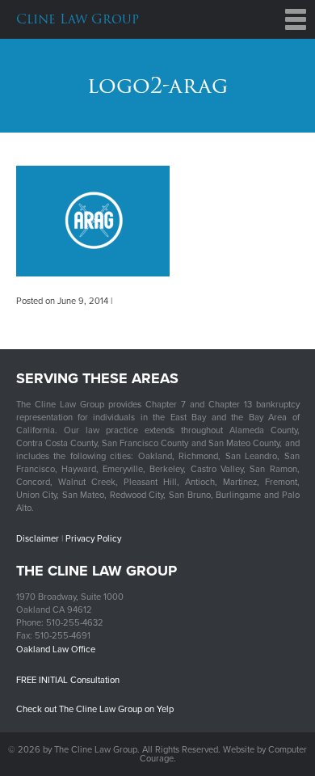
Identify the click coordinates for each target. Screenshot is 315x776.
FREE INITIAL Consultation (68, 680)
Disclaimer (37, 539)
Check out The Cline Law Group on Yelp (95, 709)
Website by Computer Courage (224, 754)
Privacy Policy (93, 539)
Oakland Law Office (55, 649)
